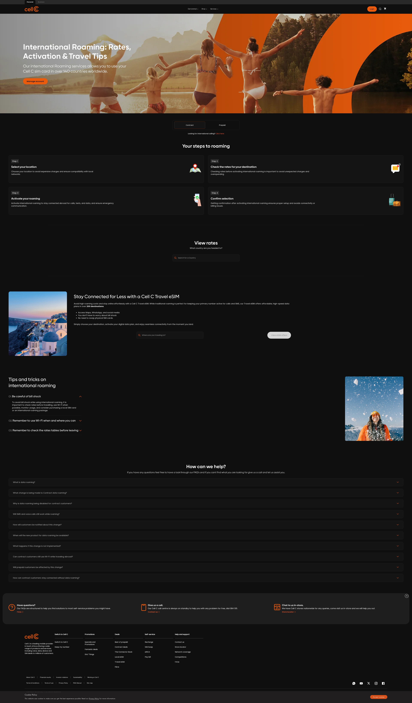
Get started (192, 9)
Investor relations (62, 677)
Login (372, 9)
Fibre (117, 667)
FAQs (19, 612)
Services (213, 9)
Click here (220, 133)
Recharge (149, 642)
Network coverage (183, 652)
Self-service (150, 634)
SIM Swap (149, 647)
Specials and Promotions (90, 643)
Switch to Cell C (61, 634)
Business (41, 2)
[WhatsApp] (354, 684)
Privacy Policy (63, 683)
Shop (204, 9)
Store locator (288, 612)
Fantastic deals (91, 649)
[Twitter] (369, 684)
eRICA (147, 652)
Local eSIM (119, 657)
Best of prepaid (121, 642)
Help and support (182, 634)
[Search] (380, 9)
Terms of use (49, 683)
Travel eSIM (120, 662)
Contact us (153, 612)
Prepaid (222, 125)
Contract (190, 125)
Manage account (35, 81)
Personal (30, 2)
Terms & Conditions (32, 683)
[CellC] (32, 9)
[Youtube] (362, 684)
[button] (206, 482)
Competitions (180, 657)
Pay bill (148, 657)
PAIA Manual (77, 683)
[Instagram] (376, 684)
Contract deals (121, 647)
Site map (90, 683)
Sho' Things (89, 654)
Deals (117, 634)
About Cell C (30, 677)
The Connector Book (123, 652)
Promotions (90, 634)
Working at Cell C (93, 677)
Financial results (45, 677)
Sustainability (77, 677)
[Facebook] (384, 684)
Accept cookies (378, 697)
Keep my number (62, 647)
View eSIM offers (279, 335)
